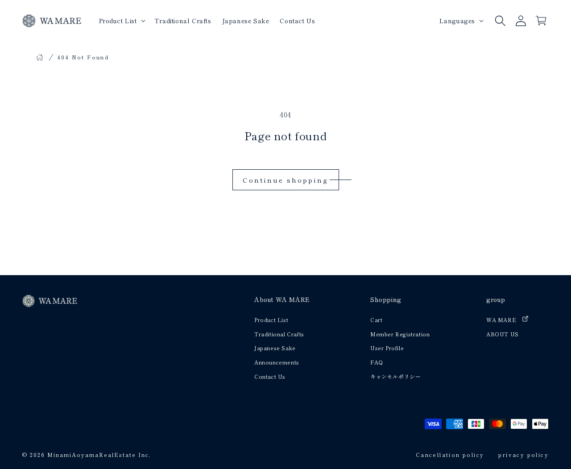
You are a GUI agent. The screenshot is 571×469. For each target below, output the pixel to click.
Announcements (276, 362)
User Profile (387, 348)
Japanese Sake (275, 348)
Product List (271, 319)
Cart (376, 319)
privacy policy (523, 454)
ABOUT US (502, 334)
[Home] (39, 57)
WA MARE (501, 319)
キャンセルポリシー (395, 376)
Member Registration (400, 334)
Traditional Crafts (279, 334)
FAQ (376, 362)
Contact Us (270, 376)
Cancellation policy (450, 454)
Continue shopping (285, 179)
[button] (500, 20)
